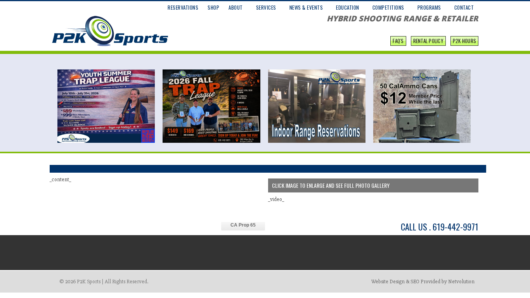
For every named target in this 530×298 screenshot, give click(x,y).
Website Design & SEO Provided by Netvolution (423, 281)
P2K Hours (464, 41)
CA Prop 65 (243, 225)
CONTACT (464, 7)
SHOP (213, 7)
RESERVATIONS (183, 7)
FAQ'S (398, 41)
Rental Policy (428, 41)
